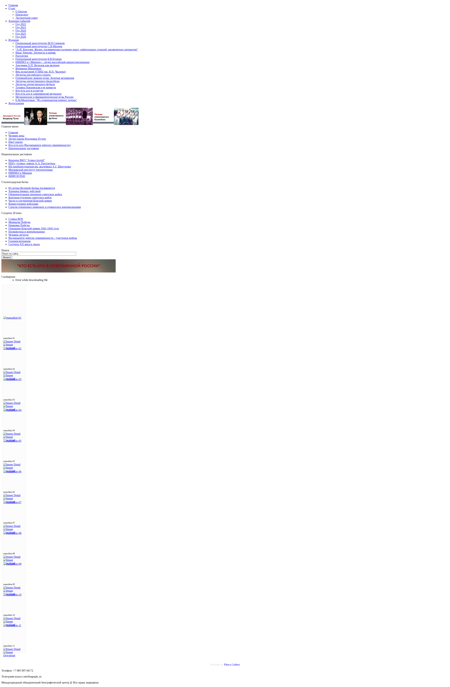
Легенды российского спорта (32, 74)
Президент (21, 14)
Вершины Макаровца (28, 68)
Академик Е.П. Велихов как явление (37, 65)
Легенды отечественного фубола (35, 84)
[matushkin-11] (12, 625)
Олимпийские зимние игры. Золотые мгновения (44, 77)
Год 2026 (20, 36)
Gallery (236, 664)
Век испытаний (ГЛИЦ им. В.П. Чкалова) (40, 71)
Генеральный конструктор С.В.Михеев (38, 46)
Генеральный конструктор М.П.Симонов (40, 43)
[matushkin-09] (12, 563)
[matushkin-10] (12, 594)
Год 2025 (20, 33)
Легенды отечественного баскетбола (37, 81)
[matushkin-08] (12, 533)
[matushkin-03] (12, 379)
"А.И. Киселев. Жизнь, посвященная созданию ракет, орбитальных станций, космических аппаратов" (76, 49)
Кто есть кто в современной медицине (38, 93)
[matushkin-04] (12, 410)
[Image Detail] (11, 341)
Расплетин (21, 55)
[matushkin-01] (12, 317)
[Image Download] (13, 655)
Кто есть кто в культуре (29, 90)
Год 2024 (20, 30)
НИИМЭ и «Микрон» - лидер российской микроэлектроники (52, 62)
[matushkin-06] (12, 471)
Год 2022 (20, 24)
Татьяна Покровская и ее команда (35, 87)
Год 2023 (20, 27)
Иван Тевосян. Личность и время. (35, 52)
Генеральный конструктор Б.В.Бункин (38, 58)
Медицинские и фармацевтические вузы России (44, 96)
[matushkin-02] (12, 348)
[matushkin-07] (12, 502)
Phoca (227, 664)
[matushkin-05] (12, 440)
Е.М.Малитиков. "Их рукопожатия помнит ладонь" (46, 100)
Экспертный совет (26, 17)
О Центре (21, 11)
